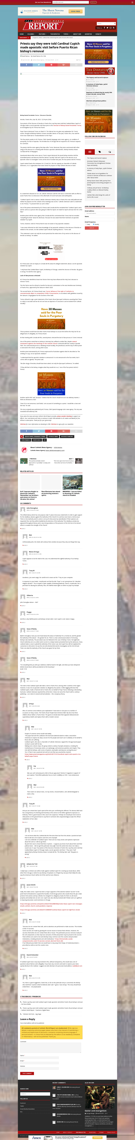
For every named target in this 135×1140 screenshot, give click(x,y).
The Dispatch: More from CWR (100, 71)
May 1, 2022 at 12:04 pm (34, 573)
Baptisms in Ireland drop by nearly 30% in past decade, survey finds (99, 93)
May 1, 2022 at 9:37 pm (39, 768)
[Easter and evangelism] (100, 1097)
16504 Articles (58, 447)
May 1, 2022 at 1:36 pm (36, 831)
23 (57, 60)
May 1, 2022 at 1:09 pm (36, 729)
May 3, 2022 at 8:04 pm (39, 787)
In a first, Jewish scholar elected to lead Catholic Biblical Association (67, 1097)
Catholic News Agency (38, 60)
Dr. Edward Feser (92, 103)
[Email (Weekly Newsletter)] (110, 27)
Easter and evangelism (95, 1111)
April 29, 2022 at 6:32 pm (32, 614)
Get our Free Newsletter (43, 2)
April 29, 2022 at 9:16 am (32, 510)
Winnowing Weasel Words (71, 1122)
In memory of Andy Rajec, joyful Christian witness (96, 85)
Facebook (23, 1103)
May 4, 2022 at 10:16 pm (34, 978)
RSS (21, 1112)
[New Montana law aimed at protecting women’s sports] (51, 482)
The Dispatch (55, 34)
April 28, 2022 (26, 60)
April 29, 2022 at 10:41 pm (35, 537)
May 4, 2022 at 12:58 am (34, 922)
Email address (89, 211)
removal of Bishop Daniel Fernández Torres (67, 125)
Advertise (88, 34)
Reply (23, 528)
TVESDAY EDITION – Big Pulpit (32, 1014)
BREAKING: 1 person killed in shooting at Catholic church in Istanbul (72, 493)
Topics (65, 34)
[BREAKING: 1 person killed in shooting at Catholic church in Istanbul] (72, 482)
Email (22, 1061)
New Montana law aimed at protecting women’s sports (51, 493)
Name (22, 1055)
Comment (23, 1041)
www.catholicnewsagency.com (55, 450)
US (44, 440)
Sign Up (93, 2)
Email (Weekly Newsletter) (27, 1109)
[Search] (115, 23)
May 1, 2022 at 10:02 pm (32, 887)
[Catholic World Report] (67, 31)
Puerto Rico (37, 440)
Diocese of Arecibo (67, 436)
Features (42, 34)
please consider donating (64, 416)
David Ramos (37, 56)
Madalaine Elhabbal (92, 96)
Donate (98, 34)
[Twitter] (107, 27)
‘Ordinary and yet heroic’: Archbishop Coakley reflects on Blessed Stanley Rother (98, 190)
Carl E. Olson (91, 79)
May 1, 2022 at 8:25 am (34, 706)
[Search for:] (105, 23)
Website (22, 1066)
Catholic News (53, 436)
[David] (54, 1123)
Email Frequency (90, 222)
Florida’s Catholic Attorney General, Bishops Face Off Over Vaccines (67, 1106)
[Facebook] (104, 27)
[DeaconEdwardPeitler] (54, 1105)
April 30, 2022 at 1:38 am (32, 660)
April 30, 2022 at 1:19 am (32, 631)
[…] (92, 1126)
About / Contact (67, 1132)
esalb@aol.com (77, 966)
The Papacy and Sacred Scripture (97, 77)
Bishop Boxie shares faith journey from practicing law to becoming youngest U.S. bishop (99, 183)
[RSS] (114, 27)
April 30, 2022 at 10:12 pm (35, 554)
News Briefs (23, 37)
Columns (30, 34)
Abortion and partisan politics (96, 101)
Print (79, 60)
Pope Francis (26, 440)
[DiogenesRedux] (54, 1115)
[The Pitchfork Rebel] (54, 1096)
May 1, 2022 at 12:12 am (32, 681)
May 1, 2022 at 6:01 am (32, 866)
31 (98, 81)
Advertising (92, 1132)
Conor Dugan (91, 88)
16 (98, 104)
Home (22, 34)
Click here (23, 424)
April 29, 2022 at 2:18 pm (32, 597)
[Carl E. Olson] (54, 1088)
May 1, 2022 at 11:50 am (34, 806)
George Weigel (90, 1113)
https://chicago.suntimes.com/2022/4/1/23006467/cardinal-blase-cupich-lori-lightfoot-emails (50, 910)
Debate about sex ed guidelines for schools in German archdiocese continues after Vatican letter (99, 175)
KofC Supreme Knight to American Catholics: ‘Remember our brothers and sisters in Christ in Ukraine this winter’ (29, 495)
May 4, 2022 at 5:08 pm (32, 957)
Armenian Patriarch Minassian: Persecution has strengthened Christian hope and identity (98, 163)
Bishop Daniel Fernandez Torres (35, 436)
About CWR (77, 34)
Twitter (22, 1106)
